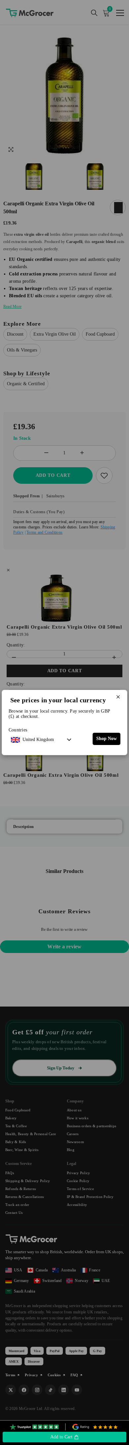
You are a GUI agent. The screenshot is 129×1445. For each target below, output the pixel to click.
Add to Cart (62, 1436)
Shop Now (106, 738)
